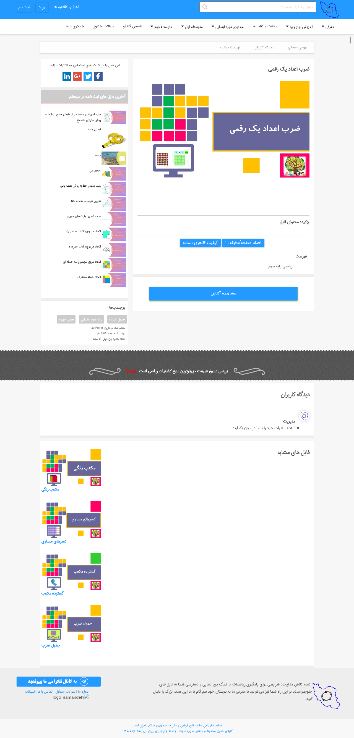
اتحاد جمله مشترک (89, 277)
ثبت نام (24, 7)
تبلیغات (30, 691)
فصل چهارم (66, 319)
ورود (42, 7)
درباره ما (83, 691)
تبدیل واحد (94, 129)
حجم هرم (95, 170)
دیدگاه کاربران (264, 47)
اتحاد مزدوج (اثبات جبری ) (85, 246)
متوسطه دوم (162, 26)
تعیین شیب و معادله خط (86, 201)
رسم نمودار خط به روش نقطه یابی (80, 186)
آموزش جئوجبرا (301, 26)
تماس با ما (45, 691)
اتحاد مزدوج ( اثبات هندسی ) (83, 231)
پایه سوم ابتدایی (91, 319)
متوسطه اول (193, 26)
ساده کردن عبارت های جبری (84, 216)
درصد (97, 155)
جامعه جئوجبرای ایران (162, 731)
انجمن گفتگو (132, 26)
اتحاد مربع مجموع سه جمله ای (82, 262)
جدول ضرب (117, 319)
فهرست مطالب (230, 47)
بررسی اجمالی (297, 47)
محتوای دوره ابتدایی (229, 26)
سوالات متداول (103, 26)
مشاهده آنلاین (223, 293)
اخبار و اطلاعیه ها (66, 7)
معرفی (329, 26)
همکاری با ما (75, 26)
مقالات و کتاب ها (265, 26)
